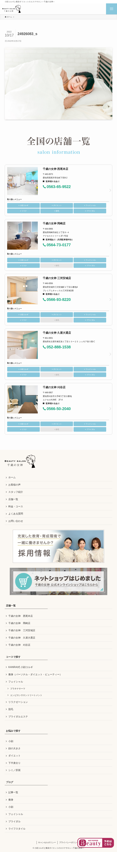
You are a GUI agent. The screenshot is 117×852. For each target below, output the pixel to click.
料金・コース (15, 506)
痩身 (10, 799)
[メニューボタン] (111, 8)
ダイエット (14, 755)
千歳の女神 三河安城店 (21, 630)
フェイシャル (15, 681)
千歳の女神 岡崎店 (19, 623)
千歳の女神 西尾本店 (20, 616)
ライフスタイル (16, 828)
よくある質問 (15, 513)
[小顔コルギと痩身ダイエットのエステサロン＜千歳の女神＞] (11, 8)
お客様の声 (14, 484)
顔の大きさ (14, 748)
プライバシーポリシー (69, 842)
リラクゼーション (18, 702)
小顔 (10, 741)
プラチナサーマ (17, 688)
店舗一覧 (13, 499)
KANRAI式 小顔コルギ (20, 667)
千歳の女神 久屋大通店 (21, 637)
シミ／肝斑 (14, 770)
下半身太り (14, 763)
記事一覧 (13, 792)
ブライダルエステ (18, 716)
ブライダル (14, 821)
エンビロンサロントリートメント (26, 695)
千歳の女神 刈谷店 (19, 645)
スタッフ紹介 (15, 492)
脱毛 (10, 709)
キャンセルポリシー (47, 842)
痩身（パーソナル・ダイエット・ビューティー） (35, 674)
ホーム (12, 477)
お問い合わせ (15, 521)
